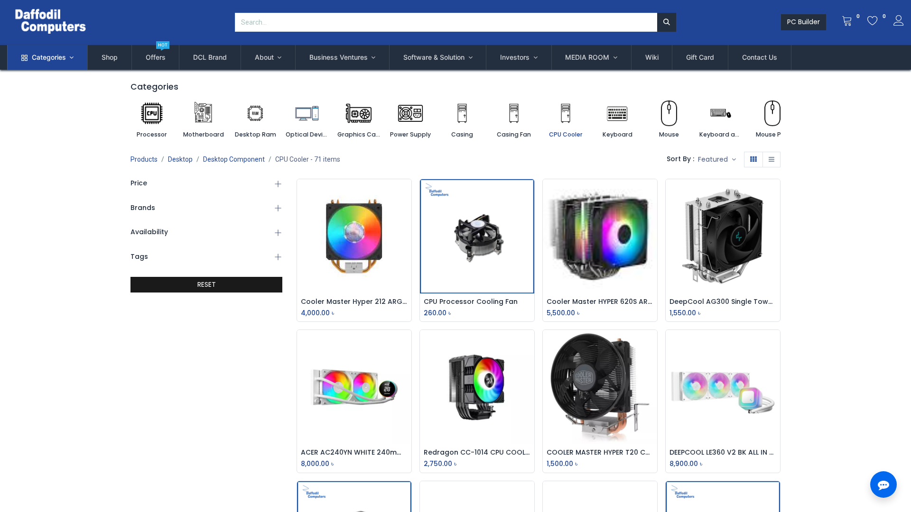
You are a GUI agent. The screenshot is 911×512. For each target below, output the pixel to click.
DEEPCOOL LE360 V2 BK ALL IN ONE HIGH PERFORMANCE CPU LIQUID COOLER (722, 452)
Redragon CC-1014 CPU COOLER (477, 452)
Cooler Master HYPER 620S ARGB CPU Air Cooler (600, 301)
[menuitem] (109, 57)
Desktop (180, 159)
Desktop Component (234, 159)
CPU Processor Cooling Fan (471, 301)
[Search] (666, 22)
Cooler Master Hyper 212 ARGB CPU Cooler (354, 301)
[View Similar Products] (406, 257)
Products (144, 159)
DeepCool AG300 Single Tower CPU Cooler (722, 301)
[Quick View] (406, 193)
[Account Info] (898, 22)
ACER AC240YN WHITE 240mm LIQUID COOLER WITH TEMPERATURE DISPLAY (354, 452)
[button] (716, 160)
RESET (206, 284)
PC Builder (803, 22)
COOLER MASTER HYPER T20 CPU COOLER (600, 452)
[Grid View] (753, 160)
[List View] (771, 160)
